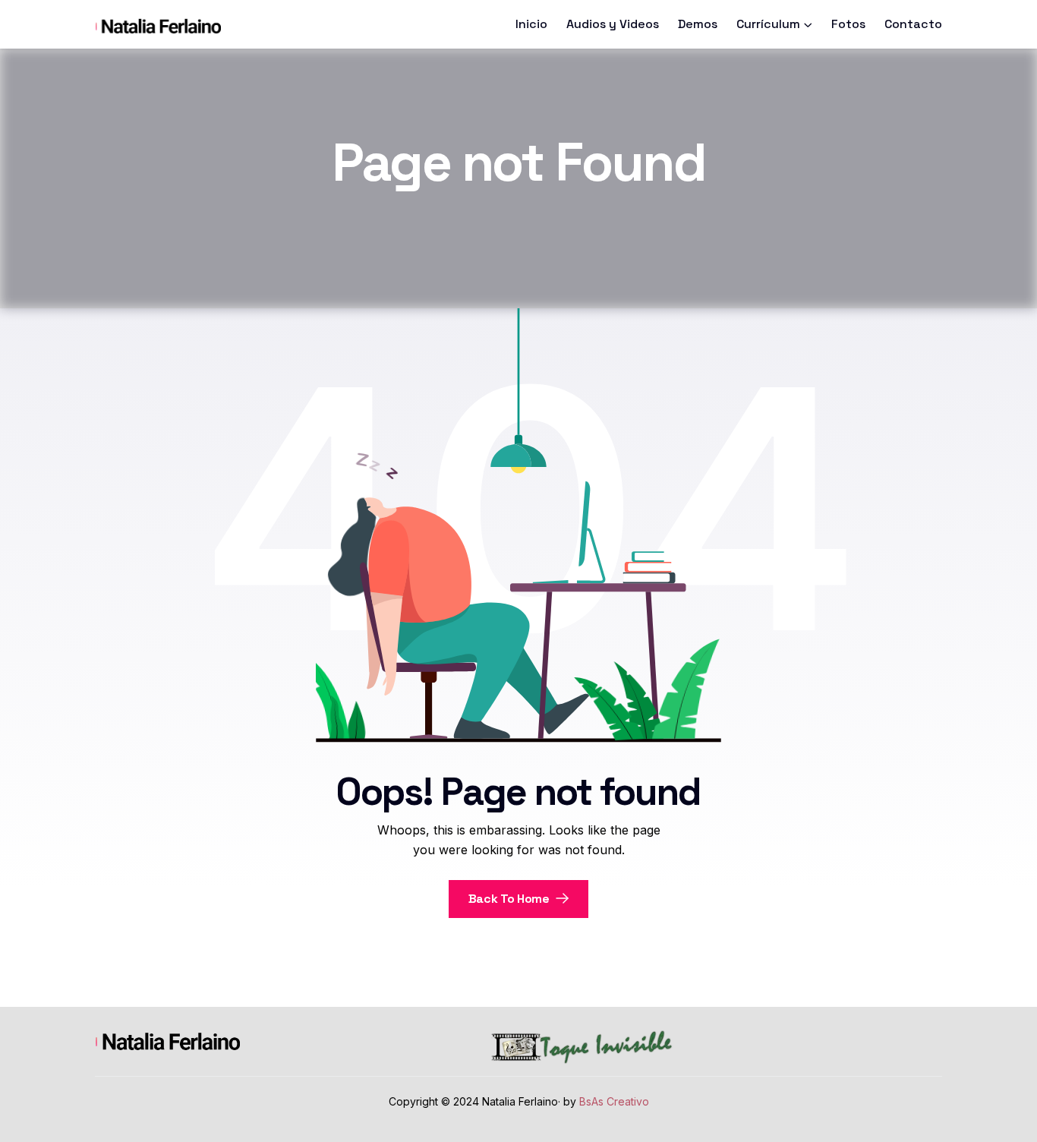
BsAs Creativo (614, 1101)
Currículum (768, 24)
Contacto (913, 24)
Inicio (531, 24)
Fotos (848, 24)
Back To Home (510, 899)
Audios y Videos (612, 24)
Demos (697, 24)
